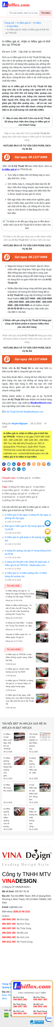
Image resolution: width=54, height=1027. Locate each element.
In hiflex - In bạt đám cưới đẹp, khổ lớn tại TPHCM (7, 741)
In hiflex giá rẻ (24, 23)
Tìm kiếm (45, 13)
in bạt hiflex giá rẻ (10, 490)
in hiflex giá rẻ (38, 490)
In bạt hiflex (12, 26)
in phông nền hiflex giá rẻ (14, 500)
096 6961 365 (9, 937)
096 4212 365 (9, 942)
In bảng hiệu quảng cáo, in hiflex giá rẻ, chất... (33, 765)
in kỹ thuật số (8, 497)
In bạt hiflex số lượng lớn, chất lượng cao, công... (33, 817)
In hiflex (37, 23)
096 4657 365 (9, 924)
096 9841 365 (9, 919)
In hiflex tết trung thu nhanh (7, 788)
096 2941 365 (9, 933)
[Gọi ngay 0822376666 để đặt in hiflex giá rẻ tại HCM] (27, 157)
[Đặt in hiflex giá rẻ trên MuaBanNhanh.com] (27, 415)
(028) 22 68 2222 (21, 911)
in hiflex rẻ (34, 493)
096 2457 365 (9, 928)
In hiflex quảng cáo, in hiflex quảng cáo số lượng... (6, 817)
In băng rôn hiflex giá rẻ (19, 487)
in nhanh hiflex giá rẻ (27, 497)
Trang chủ (9, 23)
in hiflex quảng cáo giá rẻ (14, 493)
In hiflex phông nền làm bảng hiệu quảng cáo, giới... (7, 767)
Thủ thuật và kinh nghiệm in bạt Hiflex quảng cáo (33, 741)
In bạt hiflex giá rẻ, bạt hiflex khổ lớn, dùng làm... (33, 792)
